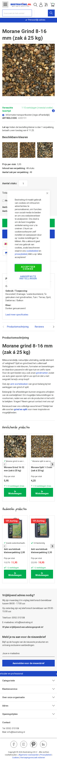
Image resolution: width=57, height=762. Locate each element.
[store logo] (21, 5)
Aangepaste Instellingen (28, 277)
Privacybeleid (45, 755)
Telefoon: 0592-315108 (13, 617)
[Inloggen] (41, 5)
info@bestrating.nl (16, 732)
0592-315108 (12, 728)
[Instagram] (23, 744)
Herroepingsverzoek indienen (32, 758)
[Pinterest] (33, 744)
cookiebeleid (32, 250)
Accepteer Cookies (28, 267)
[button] (27, 98)
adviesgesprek (32, 627)
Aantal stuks (9, 183)
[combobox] (17, 13)
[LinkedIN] (43, 744)
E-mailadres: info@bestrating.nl (17, 622)
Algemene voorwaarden (29, 755)
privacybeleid (21, 254)
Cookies (15, 758)
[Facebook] (13, 744)
